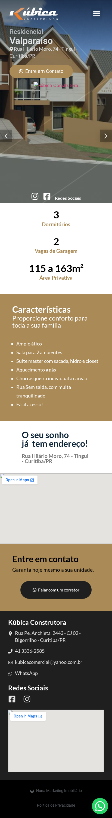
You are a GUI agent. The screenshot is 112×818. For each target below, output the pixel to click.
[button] (97, 14)
